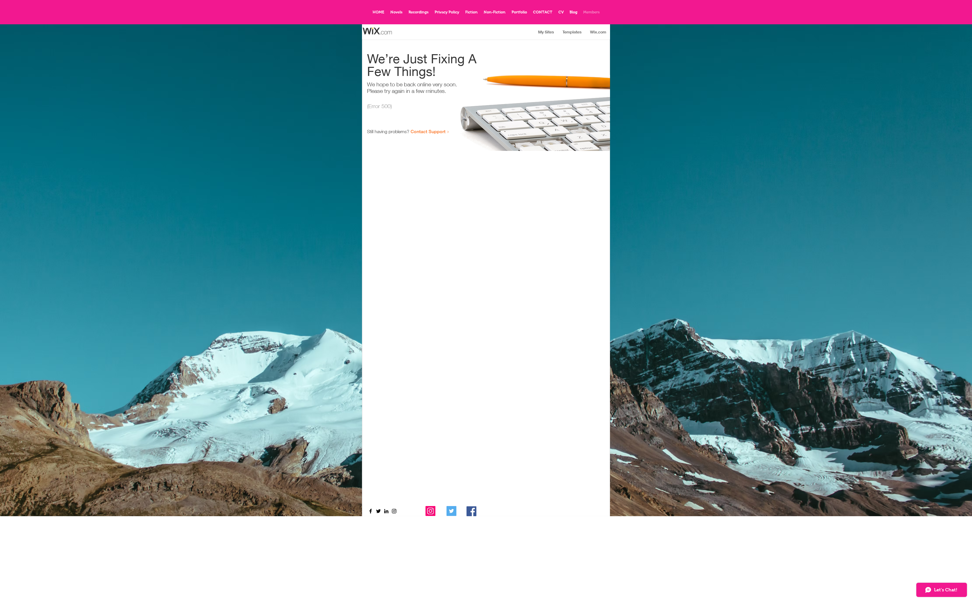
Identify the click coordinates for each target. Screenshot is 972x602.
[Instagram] (430, 511)
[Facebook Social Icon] (471, 511)
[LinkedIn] (386, 511)
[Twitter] (378, 511)
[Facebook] (371, 511)
